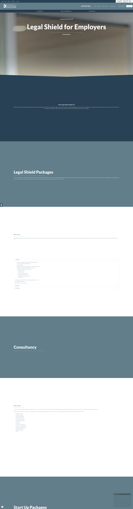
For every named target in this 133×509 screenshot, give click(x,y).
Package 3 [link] (18, 288)
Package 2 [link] (18, 285)
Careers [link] (18, 1)
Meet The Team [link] (105, 6)
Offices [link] (13, 1)
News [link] (9, 1)
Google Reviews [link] (113, 6)
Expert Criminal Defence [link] (66, 11)
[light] (2, 507)
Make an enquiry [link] (97, 6)
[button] (66, 259)
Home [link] (3, 1)
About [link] (6, 1)
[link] (1, 205)
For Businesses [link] (92, 11)
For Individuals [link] (40, 11)
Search (129, 6)
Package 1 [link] (18, 259)
